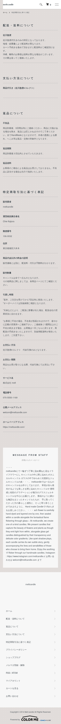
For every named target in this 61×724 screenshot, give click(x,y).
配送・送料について (15, 618)
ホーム (5, 12)
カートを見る (12, 688)
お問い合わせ (12, 695)
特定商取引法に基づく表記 (18, 641)
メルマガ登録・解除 (15, 665)
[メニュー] (56, 4)
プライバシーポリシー (16, 649)
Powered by (15, 719)
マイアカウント (13, 680)
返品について (12, 626)
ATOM (15, 672)
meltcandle (8, 4)
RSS (8, 672)
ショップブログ (13, 657)
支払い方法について (15, 634)
